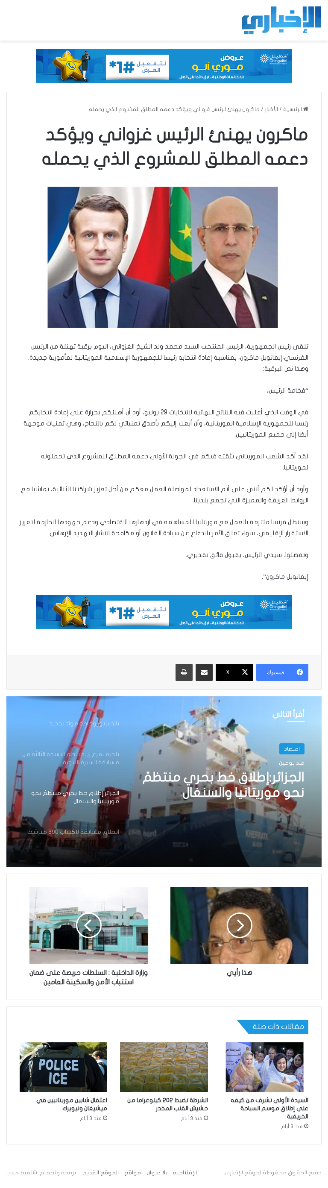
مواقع (132, 1173)
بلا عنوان (156, 1173)
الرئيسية (293, 109)
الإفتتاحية (185, 1173)
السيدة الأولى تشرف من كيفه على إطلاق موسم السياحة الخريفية (269, 1108)
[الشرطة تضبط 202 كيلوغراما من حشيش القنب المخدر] (164, 1067)
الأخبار (271, 109)
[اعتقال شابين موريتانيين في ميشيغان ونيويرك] (63, 1067)
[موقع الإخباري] (281, 20)
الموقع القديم (100, 1173)
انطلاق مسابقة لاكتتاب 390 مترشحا (230, 785)
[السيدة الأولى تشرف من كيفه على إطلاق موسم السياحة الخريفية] (264, 1067)
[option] (164, 781)
